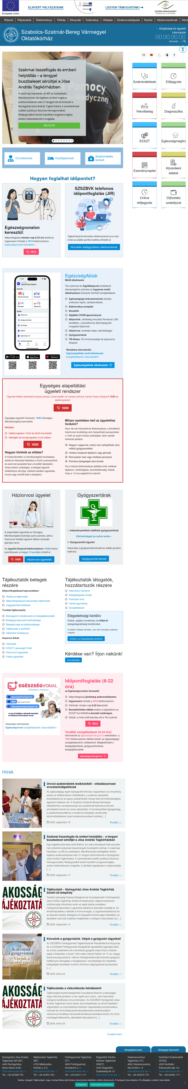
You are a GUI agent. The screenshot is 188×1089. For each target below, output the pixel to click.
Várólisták (11, 643)
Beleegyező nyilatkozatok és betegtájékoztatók (30, 616)
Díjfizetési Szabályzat (17, 633)
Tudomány (92, 20)
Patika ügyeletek (14, 656)
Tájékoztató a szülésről (18, 628)
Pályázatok (24, 20)
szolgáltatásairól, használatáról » (32, 727)
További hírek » (115, 1034)
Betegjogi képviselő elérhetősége (23, 620)
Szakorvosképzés (128, 20)
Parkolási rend (76, 599)
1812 (30, 241)
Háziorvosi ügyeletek (17, 652)
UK (182, 37)
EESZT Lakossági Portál (19, 648)
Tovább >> (116, 822)
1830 (38, 418)
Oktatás (108, 20)
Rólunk (8, 20)
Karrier (148, 20)
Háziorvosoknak (167, 20)
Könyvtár (75, 20)
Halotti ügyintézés (78, 603)
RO (174, 37)
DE (166, 37)
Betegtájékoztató (133, 1049)
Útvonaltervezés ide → (14, 1071)
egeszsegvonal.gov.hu (92, 735)
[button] (183, 49)
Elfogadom (82, 1084)
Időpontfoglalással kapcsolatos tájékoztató (28, 600)
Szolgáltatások (76, 607)
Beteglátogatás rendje (80, 595)
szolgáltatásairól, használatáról (84, 355)
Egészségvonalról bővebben (20, 244)
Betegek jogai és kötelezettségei (23, 624)
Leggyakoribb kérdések (18, 605)
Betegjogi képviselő (168, 1049)
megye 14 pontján (31, 552)
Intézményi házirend (79, 590)
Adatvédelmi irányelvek (102, 1084)
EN (159, 37)
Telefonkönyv (44, 20)
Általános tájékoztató (17, 596)
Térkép (61, 20)
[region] (62, 98)
